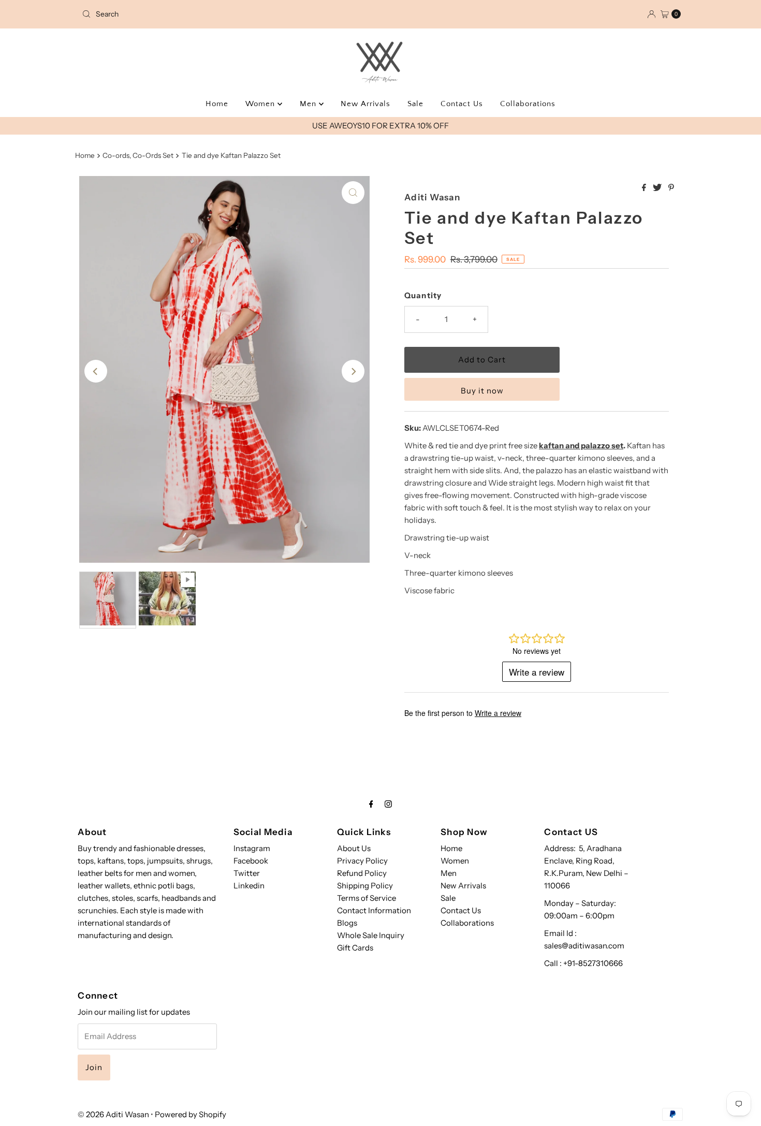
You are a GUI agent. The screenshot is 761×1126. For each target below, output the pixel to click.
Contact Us (462, 103)
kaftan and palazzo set (581, 445)
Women (261, 103)
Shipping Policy (365, 885)
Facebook (250, 861)
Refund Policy (362, 873)
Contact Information (374, 910)
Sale (415, 103)
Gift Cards (355, 948)
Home (217, 103)
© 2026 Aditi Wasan (113, 1114)
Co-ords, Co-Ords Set (138, 155)
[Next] (353, 371)
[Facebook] (371, 804)
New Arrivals (365, 103)
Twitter (246, 873)
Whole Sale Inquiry (370, 935)
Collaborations (527, 103)
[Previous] (95, 371)
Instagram (251, 848)
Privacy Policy (362, 861)
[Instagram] (388, 804)
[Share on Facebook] (645, 188)
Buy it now (482, 391)
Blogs (347, 923)
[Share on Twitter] (658, 188)
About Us (354, 848)
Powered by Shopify (190, 1114)
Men (309, 103)
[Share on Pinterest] (671, 188)
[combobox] (176, 14)
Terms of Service (366, 898)
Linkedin (249, 885)
